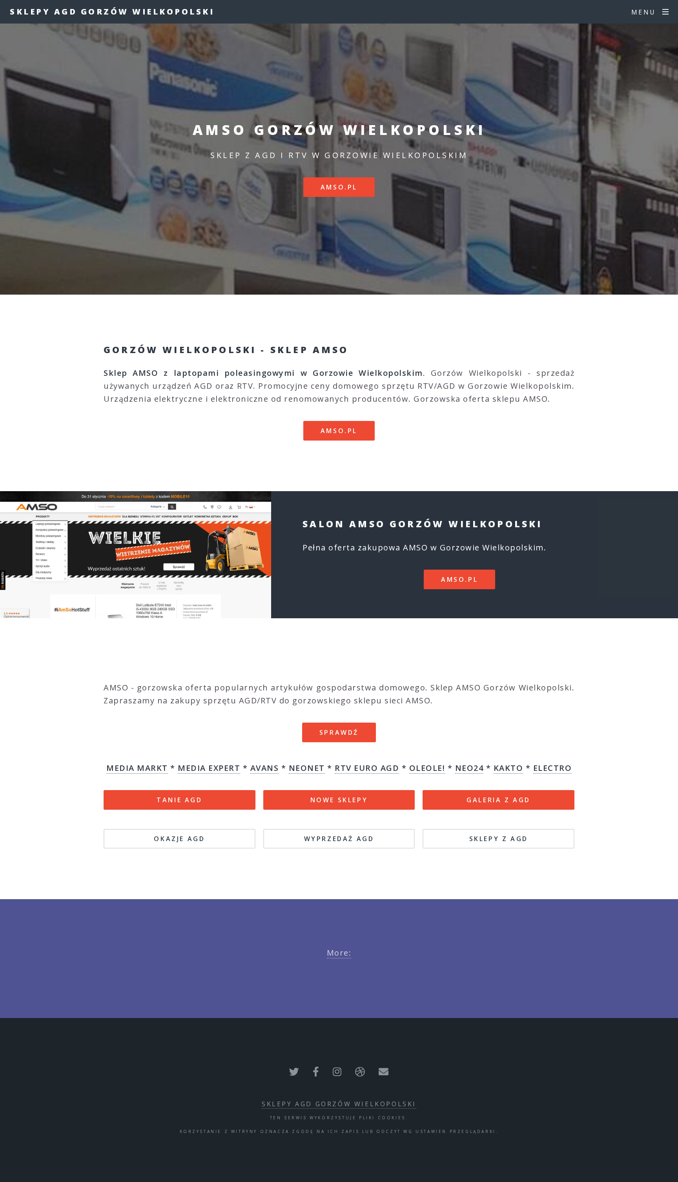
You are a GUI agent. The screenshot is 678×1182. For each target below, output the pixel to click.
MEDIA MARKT (137, 768)
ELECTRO (552, 768)
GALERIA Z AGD (498, 800)
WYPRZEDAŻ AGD (339, 838)
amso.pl (339, 187)
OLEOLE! (427, 768)
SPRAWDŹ (339, 732)
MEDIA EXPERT (209, 768)
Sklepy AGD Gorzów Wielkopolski (112, 11)
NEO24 (469, 768)
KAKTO (508, 768)
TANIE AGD (179, 800)
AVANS (264, 768)
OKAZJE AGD (179, 838)
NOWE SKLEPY (339, 800)
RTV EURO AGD (367, 768)
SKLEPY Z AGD (498, 838)
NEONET (307, 768)
